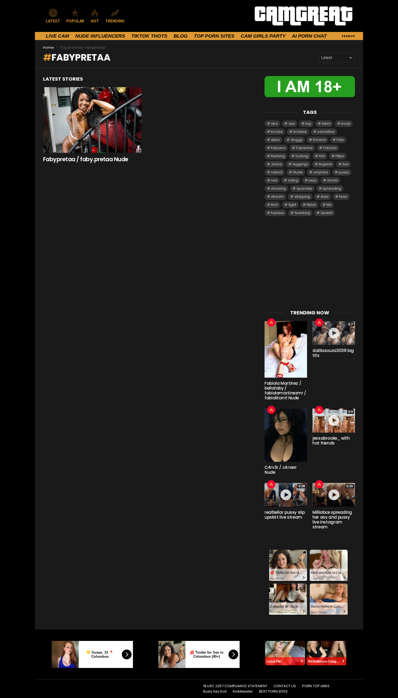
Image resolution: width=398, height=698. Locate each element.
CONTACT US (284, 686)
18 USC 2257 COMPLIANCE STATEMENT (235, 686)
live (345, 164)
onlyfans (320, 172)
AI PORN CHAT (309, 36)
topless (277, 212)
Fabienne (304, 147)
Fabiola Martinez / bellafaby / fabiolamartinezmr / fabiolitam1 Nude (285, 390)
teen (343, 196)
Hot (322, 156)
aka (274, 123)
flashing (278, 156)
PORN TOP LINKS (316, 686)
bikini (326, 123)
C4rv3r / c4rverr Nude (281, 470)
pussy (344, 172)
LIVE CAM (57, 36)
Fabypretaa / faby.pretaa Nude (85, 159)
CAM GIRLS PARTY (263, 36)
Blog (181, 36)
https (339, 156)
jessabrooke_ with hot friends (331, 440)
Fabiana (278, 147)
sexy (313, 180)
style (325, 196)
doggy (296, 139)
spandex (304, 188)
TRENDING (115, 21)
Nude (298, 172)
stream (277, 196)
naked (276, 172)
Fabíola (330, 147)
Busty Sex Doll (215, 691)
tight (292, 204)
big (308, 123)
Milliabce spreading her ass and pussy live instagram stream (332, 519)
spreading (332, 188)
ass (292, 123)
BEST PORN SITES (273, 691)
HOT (95, 21)
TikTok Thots (149, 36)
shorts (332, 180)
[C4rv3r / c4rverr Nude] (286, 435)
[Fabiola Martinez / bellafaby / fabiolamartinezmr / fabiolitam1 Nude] (286, 349)
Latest (53, 21)
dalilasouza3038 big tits (333, 353)
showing (278, 188)
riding (293, 180)
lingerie (325, 164)
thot (274, 204)
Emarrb (319, 139)
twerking (302, 212)
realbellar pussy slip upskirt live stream (285, 514)
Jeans (276, 164)
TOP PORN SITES (214, 36)
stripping (302, 196)
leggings (300, 164)
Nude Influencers (100, 36)
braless (300, 131)
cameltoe (326, 131)
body (345, 123)
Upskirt (326, 212)
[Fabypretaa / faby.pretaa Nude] (92, 120)
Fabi (340, 139)
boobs (277, 131)
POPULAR (75, 21)
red (274, 180)
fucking (302, 156)
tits (329, 204)
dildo (275, 139)
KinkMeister (243, 691)
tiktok (311, 204)
